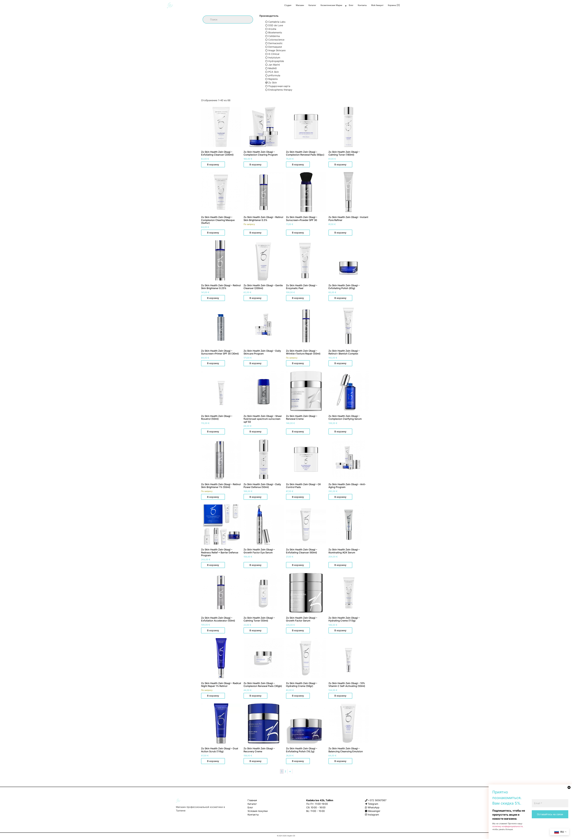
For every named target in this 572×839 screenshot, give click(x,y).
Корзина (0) (394, 5)
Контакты (362, 5)
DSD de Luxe (275, 25)
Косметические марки (331, 5)
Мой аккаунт (377, 5)
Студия (287, 5)
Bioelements (275, 32)
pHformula (274, 75)
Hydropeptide (276, 61)
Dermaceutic (275, 43)
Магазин (300, 5)
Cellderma (274, 36)
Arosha (272, 29)
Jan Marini (274, 64)
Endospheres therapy (280, 90)
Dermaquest (275, 47)
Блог (351, 5)
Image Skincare (277, 50)
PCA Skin (273, 72)
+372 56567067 (377, 800)
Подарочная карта (279, 86)
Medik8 (272, 68)
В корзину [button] (213, 164)
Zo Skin (272, 82)
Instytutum (274, 57)
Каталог (312, 5)
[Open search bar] (407, 6)
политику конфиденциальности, (507, 826)
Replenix (273, 79)
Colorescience (276, 39)
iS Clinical (273, 54)
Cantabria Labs (276, 22)
